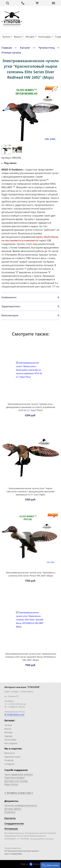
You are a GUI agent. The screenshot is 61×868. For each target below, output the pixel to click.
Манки (17, 36)
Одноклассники (12, 756)
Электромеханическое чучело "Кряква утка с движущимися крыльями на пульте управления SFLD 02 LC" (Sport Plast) (30, 407)
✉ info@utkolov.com (14, 714)
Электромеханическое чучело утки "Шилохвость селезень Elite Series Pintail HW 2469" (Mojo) (30, 574)
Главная (6, 47)
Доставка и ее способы (16, 781)
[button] (50, 865)
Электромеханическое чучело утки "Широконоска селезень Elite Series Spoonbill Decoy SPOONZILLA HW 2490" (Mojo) (30, 656)
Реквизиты (9, 812)
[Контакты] (22, 3)
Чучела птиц (46, 47)
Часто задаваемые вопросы (18, 774)
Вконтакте (9, 753)
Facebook (9, 760)
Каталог (25, 47)
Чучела (6, 36)
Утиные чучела (11, 52)
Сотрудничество (14, 823)
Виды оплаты (11, 784)
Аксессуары (44, 36)
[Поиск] (7, 3)
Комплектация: (10, 315)
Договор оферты (12, 808)
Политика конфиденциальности (20, 805)
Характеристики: (11, 306)
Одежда (8, 736)
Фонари (30, 36)
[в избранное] (55, 89)
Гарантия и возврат (14, 777)
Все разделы (10, 743)
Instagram (9, 764)
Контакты (10, 818)
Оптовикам (11, 828)
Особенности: (9, 297)
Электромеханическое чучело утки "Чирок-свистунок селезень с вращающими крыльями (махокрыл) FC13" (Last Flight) (30, 491)
